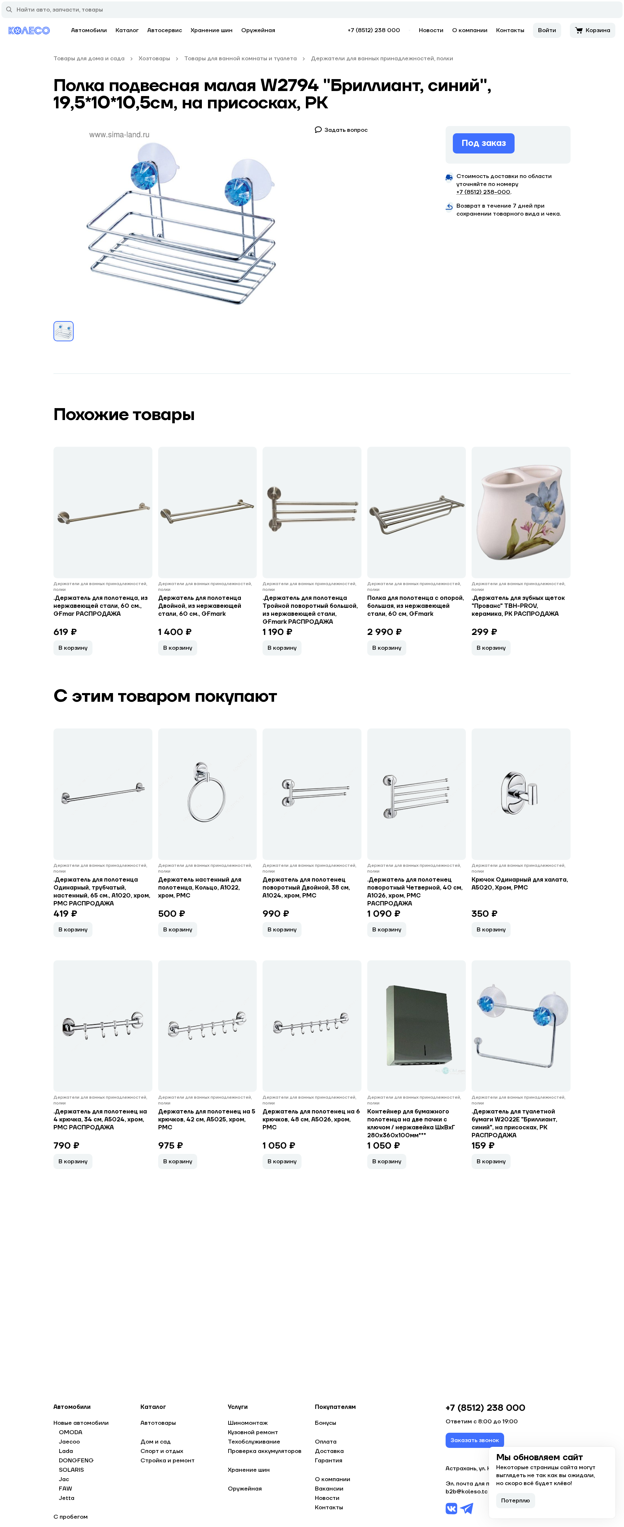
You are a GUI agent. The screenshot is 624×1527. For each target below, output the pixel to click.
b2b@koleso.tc (467, 1491)
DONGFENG (76, 1460)
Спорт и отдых (161, 1451)
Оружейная (258, 30)
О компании (470, 30)
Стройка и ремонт (167, 1460)
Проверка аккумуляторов (265, 1451)
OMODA (70, 1432)
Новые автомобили (81, 1423)
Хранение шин (212, 30)
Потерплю (515, 1500)
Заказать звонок (475, 1440)
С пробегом (70, 1516)
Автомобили (89, 30)
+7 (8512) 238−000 (483, 192)
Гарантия (328, 1460)
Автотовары (158, 1423)
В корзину (72, 648)
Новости (431, 30)
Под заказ (484, 143)
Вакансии (329, 1488)
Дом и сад (155, 1441)
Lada (66, 1451)
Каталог (127, 30)
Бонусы (325, 1423)
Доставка (329, 1451)
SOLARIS (71, 1470)
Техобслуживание (254, 1441)
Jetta (66, 1498)
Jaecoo (69, 1441)
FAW (65, 1488)
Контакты (510, 30)
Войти (547, 30)
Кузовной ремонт (253, 1432)
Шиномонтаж (248, 1423)
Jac (64, 1479)
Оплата (326, 1441)
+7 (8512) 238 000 (374, 30)
